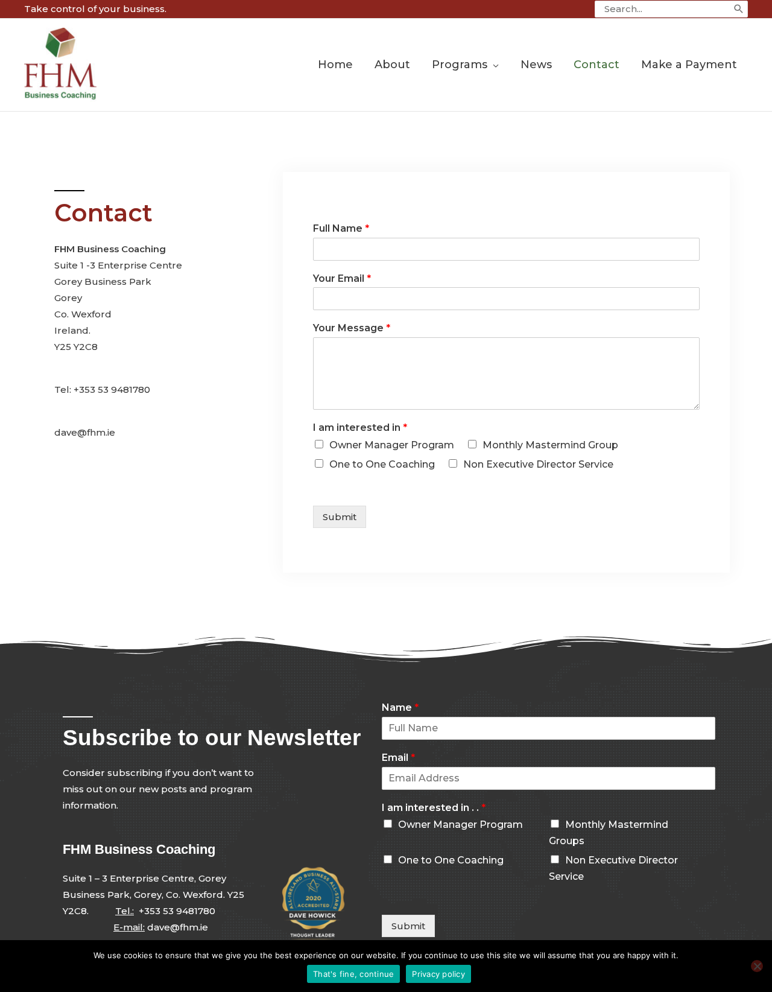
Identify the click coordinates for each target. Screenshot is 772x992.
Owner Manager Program (391, 445)
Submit (339, 517)
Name (400, 707)
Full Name (341, 228)
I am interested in (360, 427)
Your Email (342, 278)
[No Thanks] (757, 966)
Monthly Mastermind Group (550, 445)
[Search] (738, 9)
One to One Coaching (382, 464)
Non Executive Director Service (538, 464)
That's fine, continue (353, 974)
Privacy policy (438, 974)
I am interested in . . (434, 807)
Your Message (351, 328)
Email (398, 757)
